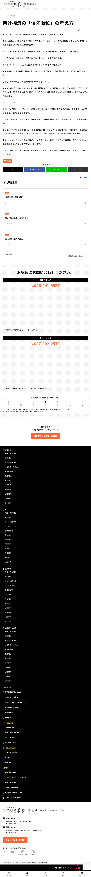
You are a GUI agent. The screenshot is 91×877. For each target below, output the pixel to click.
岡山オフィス (45, 279)
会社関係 (8, 494)
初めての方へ (10, 737)
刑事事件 (8, 485)
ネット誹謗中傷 (10, 462)
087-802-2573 (47, 343)
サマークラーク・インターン (15, 777)
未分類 (8, 161)
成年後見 (8, 503)
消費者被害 (9, 471)
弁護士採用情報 (10, 782)
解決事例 (8, 569)
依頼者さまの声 (10, 628)
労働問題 (8, 480)
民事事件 (8, 489)
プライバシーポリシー (13, 797)
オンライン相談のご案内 (14, 792)
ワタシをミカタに (11, 752)
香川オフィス (45, 338)
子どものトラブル (11, 467)
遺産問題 (8, 458)
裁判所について (10, 772)
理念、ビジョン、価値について (16, 702)
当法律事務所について (13, 692)
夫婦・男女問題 (10, 453)
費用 (6, 509)
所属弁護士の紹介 (11, 697)
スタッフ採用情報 (11, 787)
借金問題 (8, 476)
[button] (78, 169)
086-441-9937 (47, 285)
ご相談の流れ (10, 727)
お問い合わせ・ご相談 (15, 839)
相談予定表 (9, 712)
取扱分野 (8, 450)
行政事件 (8, 498)
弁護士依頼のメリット (13, 732)
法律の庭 (8, 762)
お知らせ (8, 757)
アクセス (8, 717)
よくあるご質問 (10, 742)
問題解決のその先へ (12, 707)
